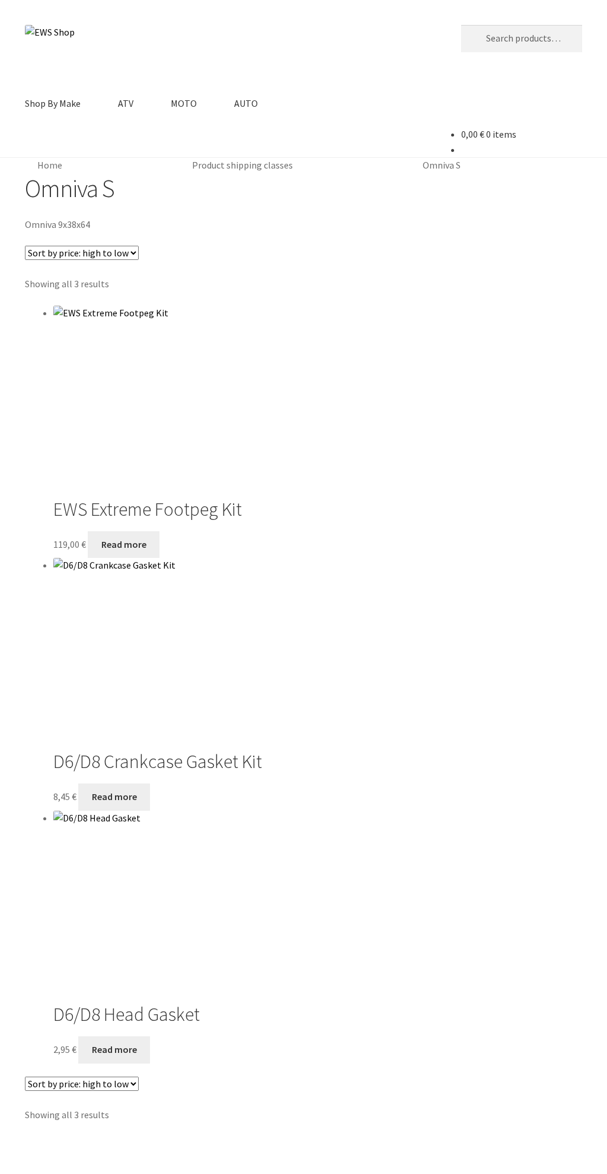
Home (49, 165)
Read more (123, 544)
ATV (125, 103)
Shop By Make (53, 103)
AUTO (246, 103)
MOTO (184, 103)
